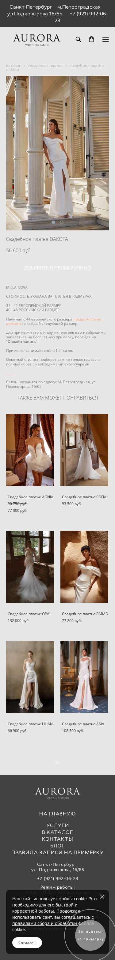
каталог (13, 65)
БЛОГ (57, 845)
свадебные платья (45, 65)
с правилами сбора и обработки (53, 920)
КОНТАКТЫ (57, 839)
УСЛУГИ (57, 825)
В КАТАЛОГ (57, 832)
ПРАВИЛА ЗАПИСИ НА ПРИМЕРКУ (57, 852)
